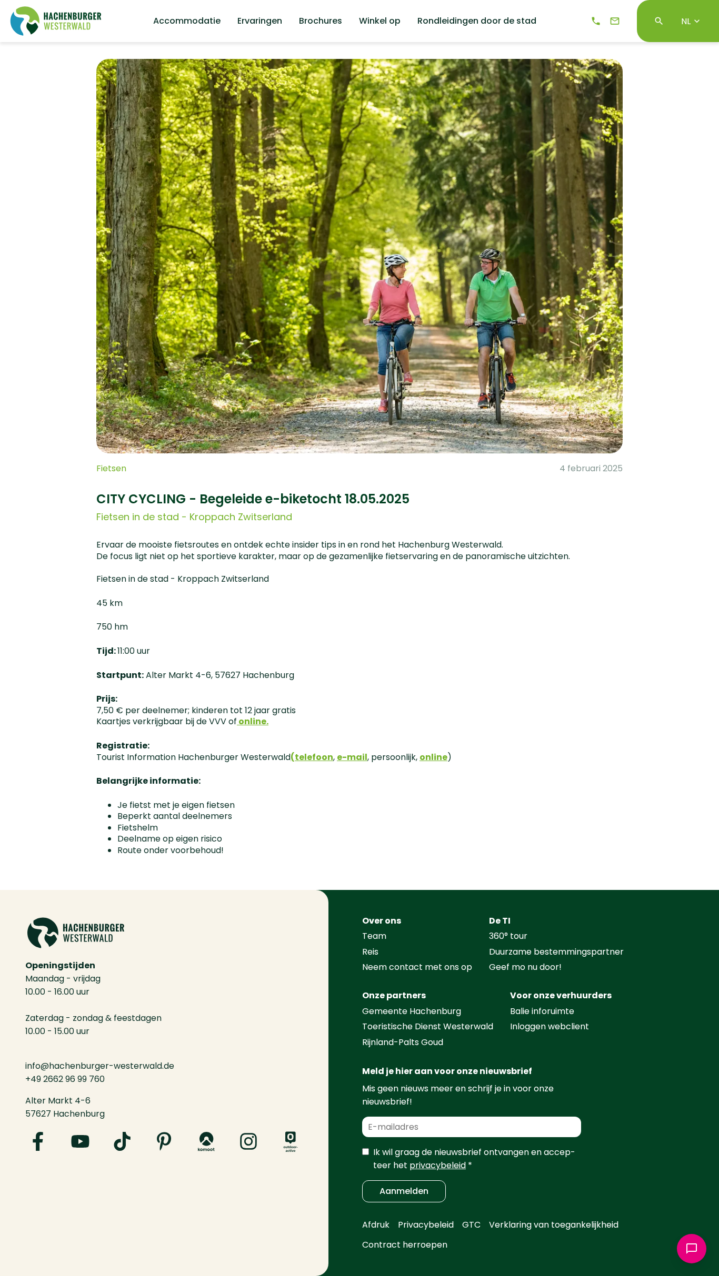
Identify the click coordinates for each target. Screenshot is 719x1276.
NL (686, 21)
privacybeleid (438, 1165)
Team (374, 936)
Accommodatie (187, 21)
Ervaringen (259, 21)
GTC (471, 1225)
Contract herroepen (404, 1245)
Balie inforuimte (542, 1011)
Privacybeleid (426, 1225)
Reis (370, 952)
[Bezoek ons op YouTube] (80, 1141)
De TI (500, 921)
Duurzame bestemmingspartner (556, 952)
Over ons (381, 921)
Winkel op (380, 21)
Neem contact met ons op (417, 967)
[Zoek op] (659, 21)
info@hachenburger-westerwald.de (99, 1066)
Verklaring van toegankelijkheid (553, 1225)
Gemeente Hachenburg (411, 1011)
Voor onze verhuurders (561, 995)
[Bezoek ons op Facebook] (38, 1141)
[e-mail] (615, 21)
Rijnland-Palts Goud (402, 1042)
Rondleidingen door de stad (476, 21)
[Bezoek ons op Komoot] (206, 1141)
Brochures (320, 21)
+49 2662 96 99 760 (65, 1079)
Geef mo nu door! (525, 967)
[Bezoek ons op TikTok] (122, 1141)
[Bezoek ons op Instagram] (248, 1141)
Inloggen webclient (549, 1026)
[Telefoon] (596, 21)
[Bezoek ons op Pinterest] (164, 1141)
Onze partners (394, 995)
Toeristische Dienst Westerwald (427, 1026)
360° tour (508, 936)
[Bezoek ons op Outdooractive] (290, 1141)
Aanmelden (404, 1191)
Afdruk (376, 1225)
